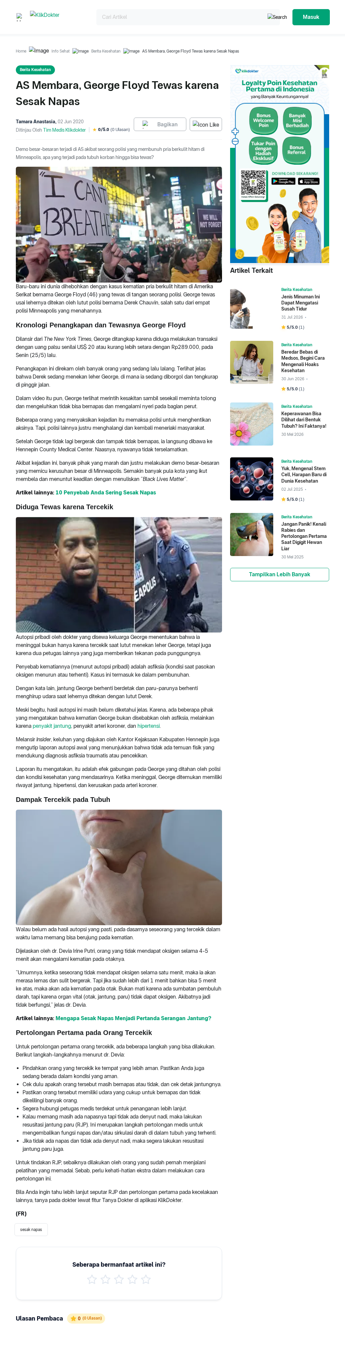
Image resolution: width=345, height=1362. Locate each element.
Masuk (311, 17)
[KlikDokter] (58, 17)
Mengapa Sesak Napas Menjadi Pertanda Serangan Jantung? (133, 1018)
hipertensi (148, 726)
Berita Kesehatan (106, 51)
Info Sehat (61, 51)
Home (21, 51)
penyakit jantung (52, 726)
